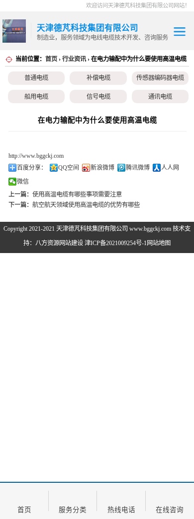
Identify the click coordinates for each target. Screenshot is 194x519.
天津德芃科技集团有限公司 (92, 228)
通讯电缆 (160, 96)
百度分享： (32, 167)
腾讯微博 (138, 167)
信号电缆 (98, 96)
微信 (23, 181)
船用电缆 (36, 96)
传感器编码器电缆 (160, 77)
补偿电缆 (98, 77)
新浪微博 (102, 167)
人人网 (170, 167)
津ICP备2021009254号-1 (116, 243)
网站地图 (159, 243)
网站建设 (71, 243)
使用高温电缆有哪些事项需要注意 (77, 194)
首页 (51, 59)
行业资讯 (74, 59)
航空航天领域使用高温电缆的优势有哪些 (86, 204)
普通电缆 (36, 77)
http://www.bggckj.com (36, 155)
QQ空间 (68, 167)
